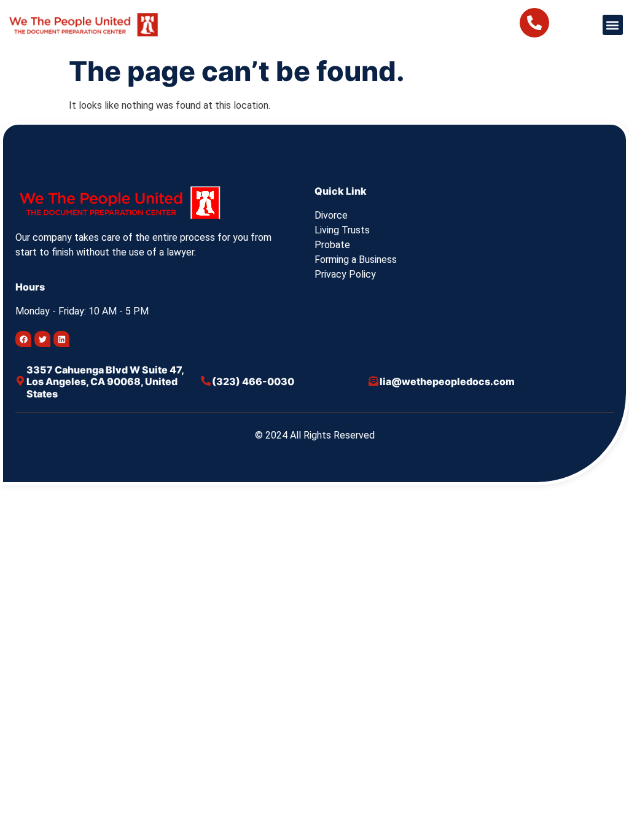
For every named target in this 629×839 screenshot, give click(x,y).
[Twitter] (42, 339)
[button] (613, 25)
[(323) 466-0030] (206, 381)
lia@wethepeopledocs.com (447, 381)
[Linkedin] (61, 339)
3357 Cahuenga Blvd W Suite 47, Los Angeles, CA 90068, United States (105, 381)
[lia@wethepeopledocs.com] (373, 381)
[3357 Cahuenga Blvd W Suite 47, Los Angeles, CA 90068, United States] (20, 381)
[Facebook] (23, 339)
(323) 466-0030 (253, 381)
